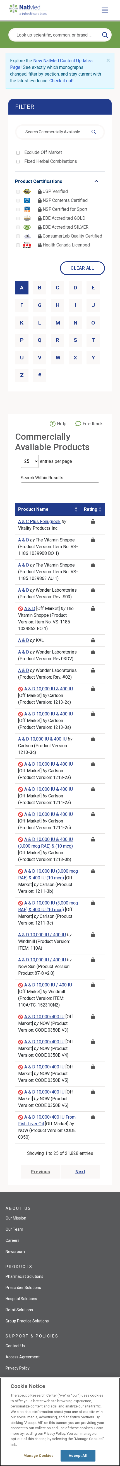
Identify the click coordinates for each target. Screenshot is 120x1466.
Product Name (33, 509)
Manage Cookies (38, 1455)
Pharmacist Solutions (24, 1276)
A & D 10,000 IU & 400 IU (48, 688)
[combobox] (60, 132)
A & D (23, 540)
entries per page (55, 461)
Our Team (14, 1229)
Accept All (78, 1455)
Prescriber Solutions (23, 1287)
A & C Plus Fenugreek (39, 521)
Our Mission (16, 1218)
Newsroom (15, 1251)
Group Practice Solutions (27, 1321)
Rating (90, 509)
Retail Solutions (19, 1310)
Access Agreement (23, 1357)
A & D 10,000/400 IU (44, 1016)
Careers (13, 1240)
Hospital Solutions (21, 1298)
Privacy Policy (18, 1368)
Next (80, 1171)
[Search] (105, 35)
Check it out (60, 80)
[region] (60, 1421)
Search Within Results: (42, 477)
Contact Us (15, 1346)
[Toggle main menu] (105, 10)
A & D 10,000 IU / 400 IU (42, 934)
